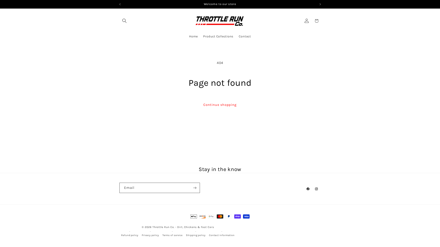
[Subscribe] (195, 188)
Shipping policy (196, 235)
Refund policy (129, 235)
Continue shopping (219, 105)
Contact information (222, 235)
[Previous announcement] (120, 4)
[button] (124, 21)
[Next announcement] (320, 4)
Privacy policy (150, 235)
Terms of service (172, 235)
